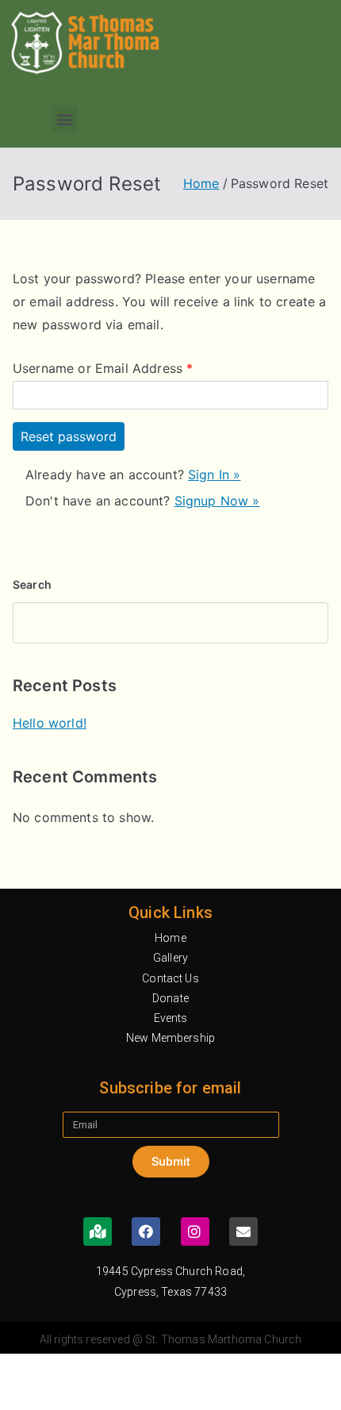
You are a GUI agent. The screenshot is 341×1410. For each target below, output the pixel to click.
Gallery (170, 957)
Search (32, 584)
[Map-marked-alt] (97, 1231)
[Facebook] (146, 1231)
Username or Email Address (103, 368)
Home (170, 938)
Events (171, 1018)
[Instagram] (195, 1231)
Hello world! (49, 723)
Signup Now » (217, 501)
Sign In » (214, 474)
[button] (65, 119)
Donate (170, 998)
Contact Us (170, 978)
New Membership (170, 1038)
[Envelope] (243, 1231)
